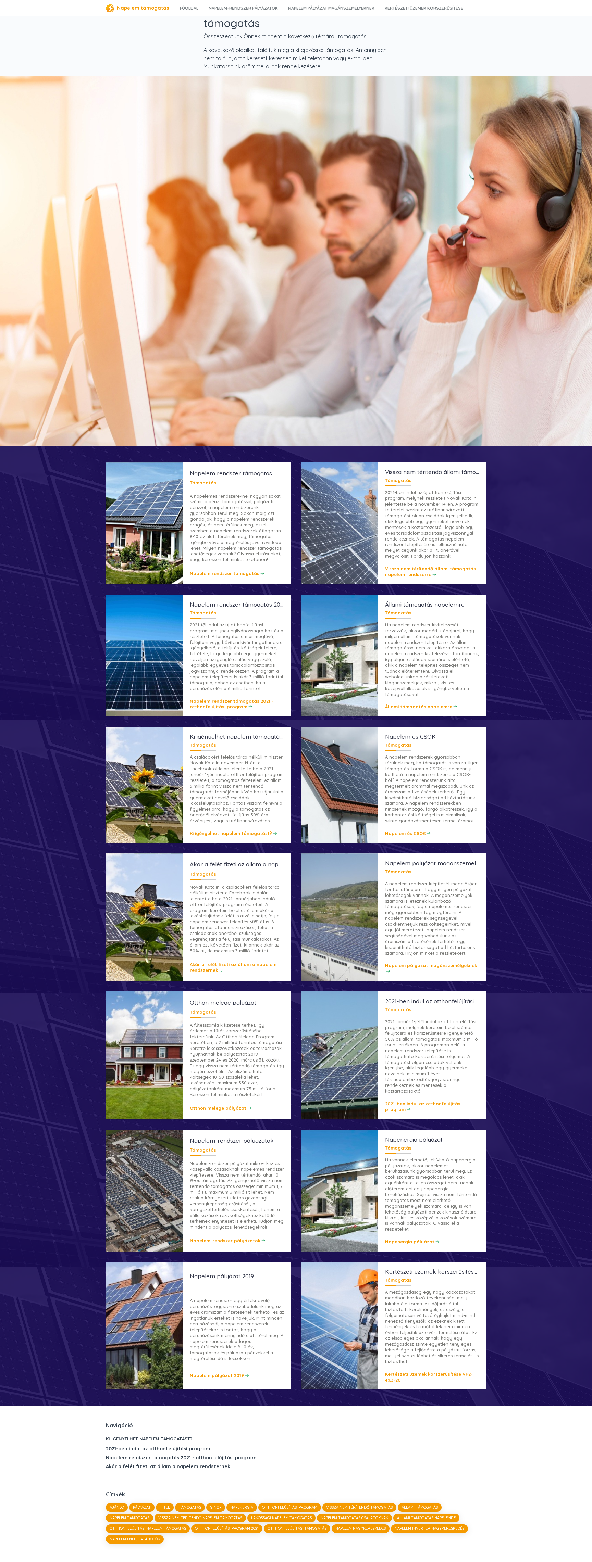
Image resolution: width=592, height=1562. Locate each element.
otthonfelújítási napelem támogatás (148, 1528)
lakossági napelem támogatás (281, 1517)
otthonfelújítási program (289, 1507)
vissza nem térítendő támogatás (359, 1507)
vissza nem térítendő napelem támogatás (200, 1517)
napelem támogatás (129, 1517)
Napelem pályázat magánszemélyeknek (331, 8)
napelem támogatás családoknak (354, 1517)
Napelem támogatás (143, 8)
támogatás (190, 1507)
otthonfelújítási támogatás (297, 1528)
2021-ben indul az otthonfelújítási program (158, 1449)
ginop (215, 1507)
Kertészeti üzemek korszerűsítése (424, 8)
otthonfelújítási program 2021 (227, 1528)
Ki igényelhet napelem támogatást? (149, 1439)
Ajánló (117, 1507)
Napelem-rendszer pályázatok (243, 8)
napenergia (241, 1507)
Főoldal (189, 8)
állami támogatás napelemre (426, 1517)
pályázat (142, 1507)
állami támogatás (420, 1507)
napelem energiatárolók (135, 1539)
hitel (165, 1507)
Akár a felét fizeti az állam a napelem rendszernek (168, 1466)
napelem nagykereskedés (360, 1528)
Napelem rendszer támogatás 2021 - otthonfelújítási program (181, 1458)
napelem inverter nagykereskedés (429, 1528)
